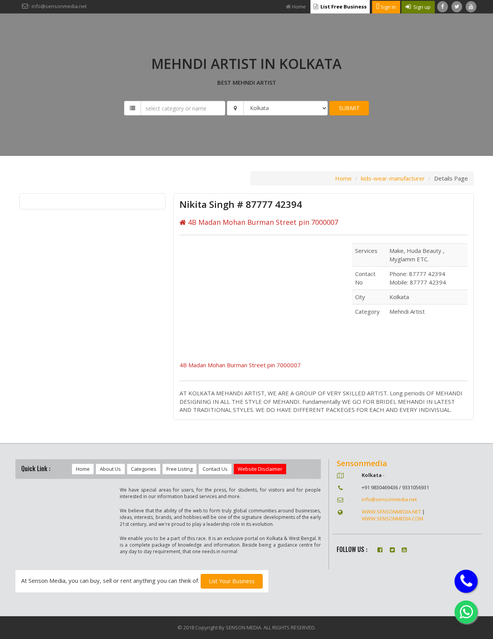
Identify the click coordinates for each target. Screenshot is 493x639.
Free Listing (179, 468)
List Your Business (232, 581)
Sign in (387, 6)
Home (299, 6)
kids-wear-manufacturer (393, 178)
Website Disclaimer (260, 468)
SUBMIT (349, 108)
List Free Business (343, 6)
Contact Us (215, 468)
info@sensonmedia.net (389, 499)
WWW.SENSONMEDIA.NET (391, 511)
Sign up (421, 6)
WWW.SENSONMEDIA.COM (392, 518)
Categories (143, 468)
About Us (110, 468)
